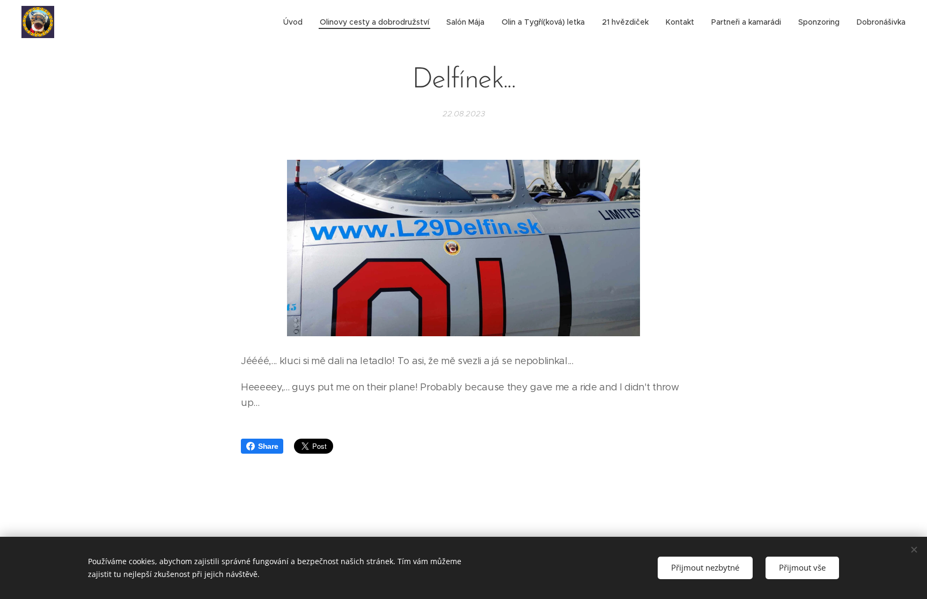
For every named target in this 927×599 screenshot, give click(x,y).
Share (268, 446)
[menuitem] (296, 22)
